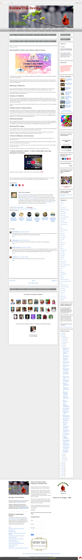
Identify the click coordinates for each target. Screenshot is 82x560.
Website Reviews (63, 297)
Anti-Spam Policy (12, 531)
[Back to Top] (80, 557)
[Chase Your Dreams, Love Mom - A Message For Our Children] (37, 216)
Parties (61, 268)
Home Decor (62, 251)
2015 (63, 474)
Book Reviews (12, 34)
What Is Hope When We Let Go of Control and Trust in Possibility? (53, 219)
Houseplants (62, 255)
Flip (32, 207)
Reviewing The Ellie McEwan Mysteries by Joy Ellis (66, 441)
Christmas (62, 220)
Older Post (54, 280)
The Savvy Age (12, 30)
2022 (63, 463)
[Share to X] (27, 207)
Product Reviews (12, 41)
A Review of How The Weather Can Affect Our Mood (66, 349)
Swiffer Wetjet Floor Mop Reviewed (65, 356)
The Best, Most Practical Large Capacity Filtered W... (65, 389)
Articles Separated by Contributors (31, 289)
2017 (63, 471)
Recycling (62, 277)
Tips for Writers (43, 41)
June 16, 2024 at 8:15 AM (24, 231)
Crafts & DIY (24, 41)
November (64, 339)
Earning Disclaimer (12, 537)
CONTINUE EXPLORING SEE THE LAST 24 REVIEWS (66, 111)
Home (33, 280)
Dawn (32, 28)
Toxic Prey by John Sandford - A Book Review (66, 377)
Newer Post (12, 280)
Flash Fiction (62, 233)
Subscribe (66, 147)
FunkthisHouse (21, 198)
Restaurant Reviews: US (64, 279)
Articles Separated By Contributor (58, 30)
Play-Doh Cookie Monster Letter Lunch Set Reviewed (68, 93)
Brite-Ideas (44, 28)
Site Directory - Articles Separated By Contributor (18, 548)
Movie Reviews (18, 34)
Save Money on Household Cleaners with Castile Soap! (65, 393)
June (63, 346)
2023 (63, 462)
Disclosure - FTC (12, 530)
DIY (61, 226)
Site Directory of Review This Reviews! (16, 528)
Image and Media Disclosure (14, 541)
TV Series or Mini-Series (64, 286)
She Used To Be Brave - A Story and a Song (68, 106)
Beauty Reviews (12, 36)
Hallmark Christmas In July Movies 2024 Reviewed (65, 369)
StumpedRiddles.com (50, 201)
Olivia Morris (50, 28)
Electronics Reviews (63, 229)
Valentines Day (63, 296)
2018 (63, 469)
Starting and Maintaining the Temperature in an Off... (66, 384)
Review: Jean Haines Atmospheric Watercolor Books (66, 419)
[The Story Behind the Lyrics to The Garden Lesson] (45, 216)
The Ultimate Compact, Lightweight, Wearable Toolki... (65, 437)
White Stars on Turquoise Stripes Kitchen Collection (68, 98)
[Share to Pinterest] (29, 207)
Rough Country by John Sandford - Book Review (65, 451)
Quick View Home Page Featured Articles (51, 553)
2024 (63, 336)
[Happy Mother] (29, 216)
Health (39, 41)
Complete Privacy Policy (23, 508)
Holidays (28, 41)
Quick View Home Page (21, 289)
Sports (35, 41)
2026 (63, 333)
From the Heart (49, 41)
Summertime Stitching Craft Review (65, 401)
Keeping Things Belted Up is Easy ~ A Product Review (65, 412)
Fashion (61, 231)
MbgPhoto (27, 28)
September (65, 342)
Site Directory (28, 553)
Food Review (62, 235)
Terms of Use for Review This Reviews (16, 543)
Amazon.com (67, 324)
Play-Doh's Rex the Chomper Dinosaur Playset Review (66, 416)
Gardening (33, 34)
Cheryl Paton (48, 30)
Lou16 (56, 28)
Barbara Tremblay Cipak (23, 194)
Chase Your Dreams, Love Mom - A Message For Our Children (37, 219)
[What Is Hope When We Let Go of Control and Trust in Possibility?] (53, 216)
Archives (61, 204)
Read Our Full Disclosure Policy (66, 327)
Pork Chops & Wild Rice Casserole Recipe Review (65, 380)
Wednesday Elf (37, 28)
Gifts (37, 34)
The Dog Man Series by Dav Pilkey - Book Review (66, 427)
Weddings (62, 299)
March (64, 457)
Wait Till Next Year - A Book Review (68, 84)
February (64, 458)
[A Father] (21, 216)
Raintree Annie (28, 30)
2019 (63, 468)
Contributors (64, 52)
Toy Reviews (19, 41)
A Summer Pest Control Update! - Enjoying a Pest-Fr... (65, 373)
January (64, 460)
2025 (63, 334)
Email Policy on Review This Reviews (16, 538)
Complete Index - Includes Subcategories (44, 289)
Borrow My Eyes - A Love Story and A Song (68, 79)
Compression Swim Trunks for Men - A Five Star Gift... (66, 447)
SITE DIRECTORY (64, 39)
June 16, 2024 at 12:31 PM (25, 247)
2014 (63, 475)
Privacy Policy (11, 546)
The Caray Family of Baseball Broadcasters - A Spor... (66, 353)
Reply (13, 236)
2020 (63, 466)
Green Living (62, 242)
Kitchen (61, 259)
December (64, 337)
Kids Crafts (62, 257)
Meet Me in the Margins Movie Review (68, 88)
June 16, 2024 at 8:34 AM (24, 240)
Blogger (51, 556)
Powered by (63, 150)
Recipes (40, 34)
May (63, 454)
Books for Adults (63, 213)
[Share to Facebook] (28, 207)
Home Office (62, 253)
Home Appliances (63, 250)
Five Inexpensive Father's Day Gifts (66, 434)
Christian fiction (63, 218)
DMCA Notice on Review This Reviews (16, 535)
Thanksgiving (62, 288)
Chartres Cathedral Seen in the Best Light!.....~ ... (65, 362)
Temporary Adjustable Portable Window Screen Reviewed (65, 405)
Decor (29, 34)
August (64, 343)
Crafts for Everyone (63, 224)
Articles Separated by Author (37, 553)
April (63, 455)
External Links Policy (13, 540)
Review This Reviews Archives (65, 281)
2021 (63, 465)
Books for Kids (62, 215)
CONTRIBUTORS (13, 28)
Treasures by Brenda (62, 28)
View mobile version (33, 283)
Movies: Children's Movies (65, 264)
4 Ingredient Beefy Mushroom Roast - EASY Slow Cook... (66, 444)
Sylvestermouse (20, 28)
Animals (61, 202)
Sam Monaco (35, 30)
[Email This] (26, 207)
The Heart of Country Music (31, 197)
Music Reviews (24, 34)
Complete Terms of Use (21, 502)
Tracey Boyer (42, 30)
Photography (48, 34)
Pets (32, 41)
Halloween (62, 244)
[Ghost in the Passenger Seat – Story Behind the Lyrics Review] (13, 216)
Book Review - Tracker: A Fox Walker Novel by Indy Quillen (68, 102)
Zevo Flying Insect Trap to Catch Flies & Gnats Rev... (66, 430)
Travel (44, 34)
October (64, 340)
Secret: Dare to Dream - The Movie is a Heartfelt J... (65, 423)
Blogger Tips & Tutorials (64, 209)
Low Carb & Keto (63, 261)
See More (11, 43)
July (63, 345)
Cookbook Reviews (63, 222)
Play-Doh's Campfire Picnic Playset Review (66, 366)
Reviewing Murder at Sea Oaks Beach (66, 409)
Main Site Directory (13, 289)
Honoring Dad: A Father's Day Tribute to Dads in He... (65, 398)
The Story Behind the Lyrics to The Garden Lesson (45, 218)
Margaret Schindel (20, 30)
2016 (63, 472)
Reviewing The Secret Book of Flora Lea (65, 359)
